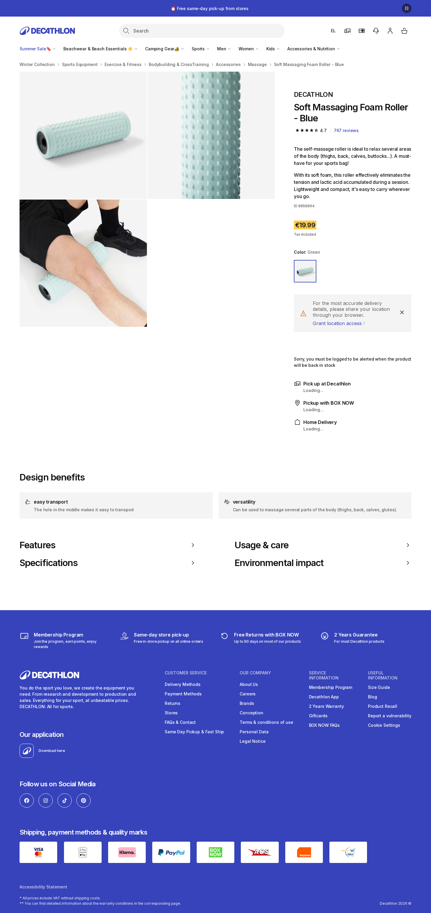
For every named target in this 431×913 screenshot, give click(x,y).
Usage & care (262, 545)
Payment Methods (183, 693)
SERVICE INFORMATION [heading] (324, 675)
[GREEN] (305, 271)
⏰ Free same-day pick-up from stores (210, 8)
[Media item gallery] (147, 199)
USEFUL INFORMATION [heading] (383, 675)
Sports (199, 48)
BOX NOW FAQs (324, 725)
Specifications (49, 562)
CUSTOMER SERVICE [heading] (186, 673)
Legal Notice (252, 741)
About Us (249, 684)
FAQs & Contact (180, 722)
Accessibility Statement (43, 886)
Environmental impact (279, 562)
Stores (171, 712)
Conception (251, 712)
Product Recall (382, 706)
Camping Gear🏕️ (162, 48)
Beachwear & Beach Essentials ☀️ (98, 48)
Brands (247, 703)
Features (37, 545)
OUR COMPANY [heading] (255, 673)
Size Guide (379, 687)
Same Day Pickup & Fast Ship (194, 731)
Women (246, 48)
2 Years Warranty (326, 706)
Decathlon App (324, 696)
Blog (372, 696)
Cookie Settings (384, 725)
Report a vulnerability (389, 715)
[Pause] (406, 8)
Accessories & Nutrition (311, 48)
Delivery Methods (183, 684)
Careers (248, 693)
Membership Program (330, 687)
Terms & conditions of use (266, 722)
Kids (271, 48)
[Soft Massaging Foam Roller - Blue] (83, 135)
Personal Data (254, 731)
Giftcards (318, 715)
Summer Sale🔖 (36, 48)
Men (222, 48)
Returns (172, 703)
